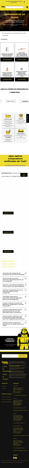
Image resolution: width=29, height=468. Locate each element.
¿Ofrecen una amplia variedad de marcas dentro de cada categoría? (13, 285)
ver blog (24, 175)
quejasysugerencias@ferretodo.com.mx (18, 410)
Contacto (4, 388)
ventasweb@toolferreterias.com (18, 407)
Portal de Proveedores (5, 369)
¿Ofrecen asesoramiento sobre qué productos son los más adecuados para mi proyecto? (12, 311)
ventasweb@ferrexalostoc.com (18, 422)
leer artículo (8, 213)
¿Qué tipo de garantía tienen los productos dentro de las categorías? (13, 291)
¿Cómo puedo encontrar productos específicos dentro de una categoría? (13, 280)
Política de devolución (7, 401)
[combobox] (14, 7)
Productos (4, 386)
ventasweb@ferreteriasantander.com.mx (18, 435)
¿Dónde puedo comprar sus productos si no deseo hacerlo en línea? (13, 324)
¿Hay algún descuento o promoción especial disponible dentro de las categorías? (12, 298)
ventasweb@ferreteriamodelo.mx (18, 395)
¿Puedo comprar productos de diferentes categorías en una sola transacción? (13, 304)
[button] (25, 7)
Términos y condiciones (7, 399)
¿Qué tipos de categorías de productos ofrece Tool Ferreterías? (14, 273)
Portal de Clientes (5, 377)
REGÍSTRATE (22, 356)
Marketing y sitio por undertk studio (14, 465)
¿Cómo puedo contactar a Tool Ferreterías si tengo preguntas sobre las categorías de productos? (14, 317)
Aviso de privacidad (6, 396)
